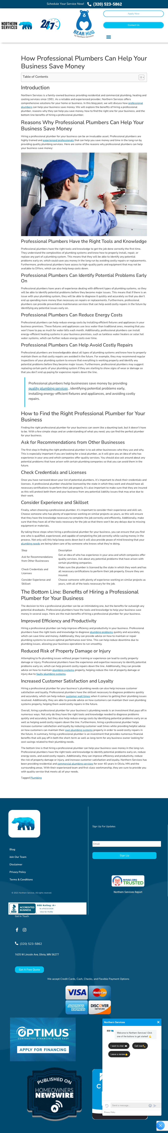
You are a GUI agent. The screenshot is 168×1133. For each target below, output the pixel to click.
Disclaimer (16, 864)
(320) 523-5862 (31, 944)
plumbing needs (30, 543)
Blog (12, 849)
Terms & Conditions (21, 879)
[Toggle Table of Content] (140, 77)
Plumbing (36, 778)
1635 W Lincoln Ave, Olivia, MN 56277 (37, 954)
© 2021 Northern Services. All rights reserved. (32, 892)
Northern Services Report (128, 892)
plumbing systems (63, 670)
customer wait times (78, 696)
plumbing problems (101, 632)
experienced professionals (58, 140)
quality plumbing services (48, 388)
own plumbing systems (79, 730)
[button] (108, 37)
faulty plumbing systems (51, 674)
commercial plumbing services (75, 764)
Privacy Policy (18, 872)
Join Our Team (18, 857)
